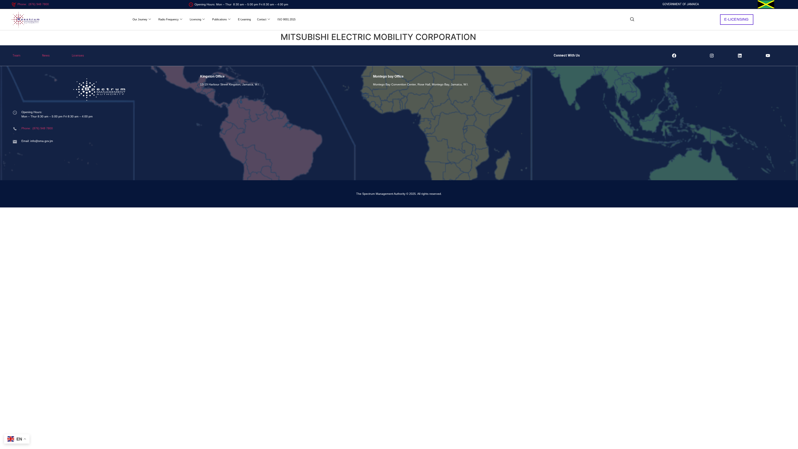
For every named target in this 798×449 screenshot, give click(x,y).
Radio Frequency (168, 19)
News (46, 55)
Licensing (195, 19)
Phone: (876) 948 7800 (33, 4)
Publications (219, 19)
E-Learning (244, 19)
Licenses (78, 55)
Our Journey (140, 19)
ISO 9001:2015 (286, 19)
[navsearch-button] (632, 19)
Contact (261, 19)
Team (16, 55)
